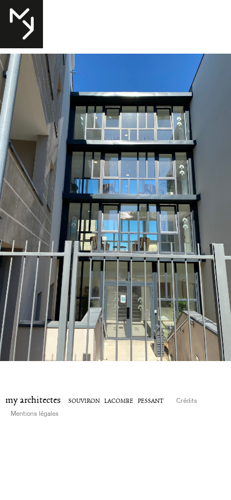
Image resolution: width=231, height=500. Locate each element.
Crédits (186, 401)
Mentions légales (35, 413)
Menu (15, 11)
